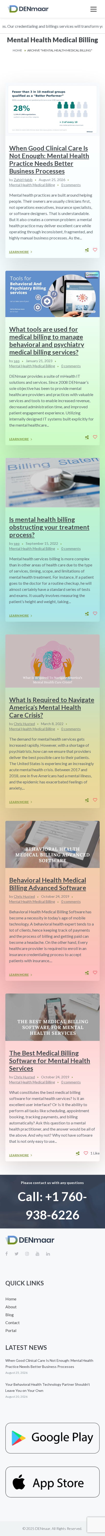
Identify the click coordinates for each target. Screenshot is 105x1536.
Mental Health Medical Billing (32, 185)
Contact (12, 1322)
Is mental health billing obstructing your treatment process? (49, 526)
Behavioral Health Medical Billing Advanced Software (47, 883)
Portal (10, 1330)
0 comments (71, 185)
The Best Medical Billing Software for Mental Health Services (49, 1060)
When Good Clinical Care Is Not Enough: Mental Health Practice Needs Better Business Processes (49, 159)
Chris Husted (24, 724)
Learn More (19, 252)
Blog (9, 1314)
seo (17, 361)
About (11, 1306)
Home (17, 50)
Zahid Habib (23, 180)
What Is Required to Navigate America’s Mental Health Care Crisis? (51, 707)
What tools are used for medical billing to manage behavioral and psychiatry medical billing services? (46, 340)
